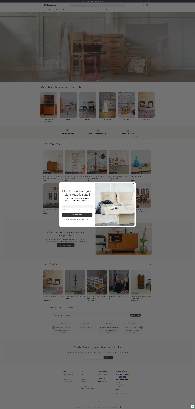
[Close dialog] (134, 184)
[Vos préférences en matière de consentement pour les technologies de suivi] (192, 406)
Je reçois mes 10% (77, 214)
